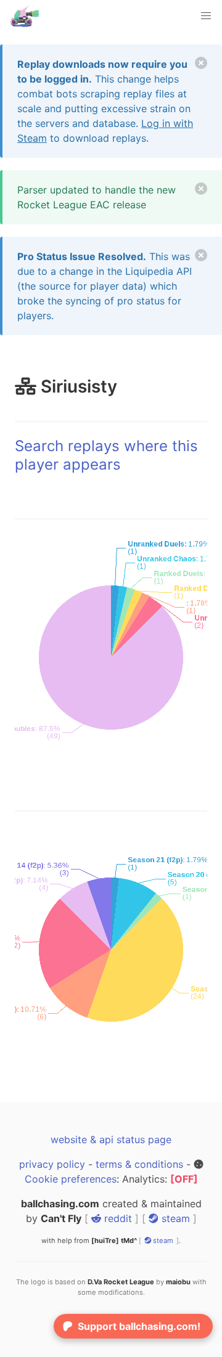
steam (174, 1218)
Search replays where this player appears (106, 455)
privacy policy (52, 1164)
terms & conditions (139, 1164)
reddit (116, 1218)
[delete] (201, 63)
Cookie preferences (71, 1179)
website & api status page (111, 1139)
